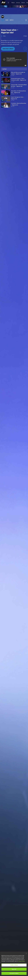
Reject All (14, 969)
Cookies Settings (14, 965)
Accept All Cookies (14, 973)
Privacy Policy (21, 961)
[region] (14, 963)
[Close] (26, 953)
